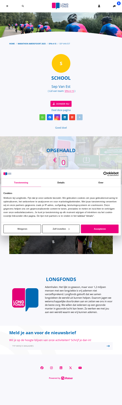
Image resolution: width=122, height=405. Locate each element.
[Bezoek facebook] (42, 368)
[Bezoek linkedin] (61, 368)
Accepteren (100, 228)
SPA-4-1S (69, 90)
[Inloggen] (99, 6)
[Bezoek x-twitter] (70, 368)
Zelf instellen (59, 228)
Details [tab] (61, 182)
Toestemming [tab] (21, 182)
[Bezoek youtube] (80, 368)
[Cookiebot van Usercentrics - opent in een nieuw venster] (106, 174)
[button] (7, 6)
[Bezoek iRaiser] (61, 377)
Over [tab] (100, 182)
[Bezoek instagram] (51, 368)
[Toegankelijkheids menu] (119, 3)
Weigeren (22, 228)
